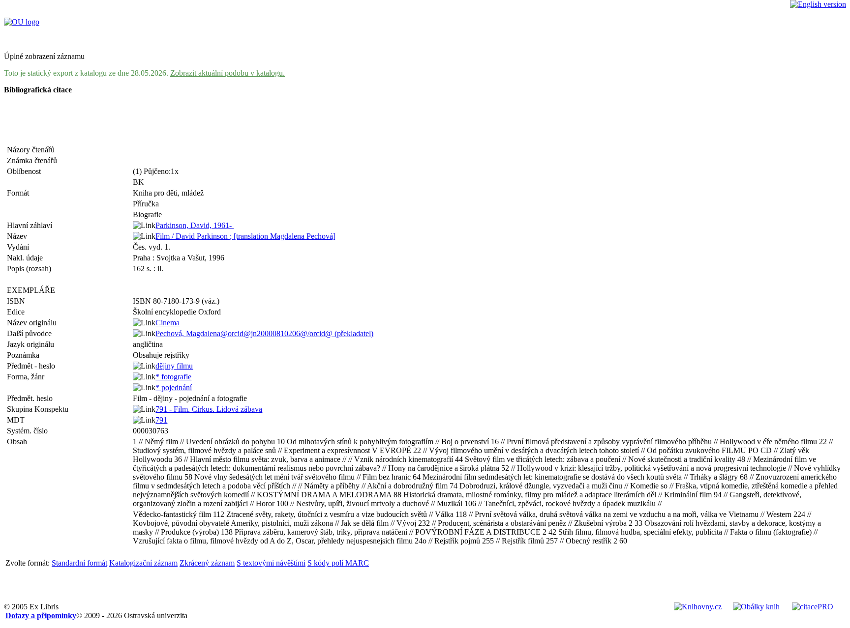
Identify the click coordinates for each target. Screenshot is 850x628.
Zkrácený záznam (207, 563)
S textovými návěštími (271, 563)
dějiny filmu (174, 366)
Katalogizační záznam (143, 563)
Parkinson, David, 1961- (194, 225)
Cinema (167, 322)
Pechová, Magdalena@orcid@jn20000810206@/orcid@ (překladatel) (264, 333)
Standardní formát (79, 563)
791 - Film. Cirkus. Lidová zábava (208, 409)
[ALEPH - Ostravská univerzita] (21, 22)
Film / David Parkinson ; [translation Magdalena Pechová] (245, 236)
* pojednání (173, 387)
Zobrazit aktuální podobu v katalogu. (227, 73)
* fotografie (173, 376)
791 (161, 420)
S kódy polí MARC (338, 563)
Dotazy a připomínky (40, 615)
